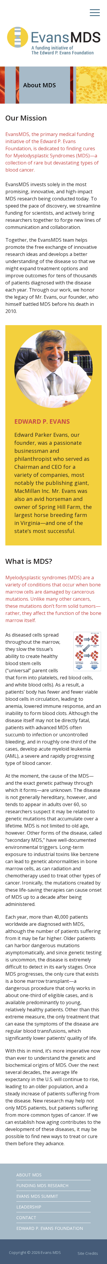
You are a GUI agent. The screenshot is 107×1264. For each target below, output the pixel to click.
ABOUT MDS (29, 1175)
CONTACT (26, 1217)
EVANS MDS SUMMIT (37, 1196)
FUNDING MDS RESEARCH (42, 1185)
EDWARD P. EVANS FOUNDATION (49, 1228)
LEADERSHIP (28, 1207)
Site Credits (88, 1253)
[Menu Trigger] (93, 12)
